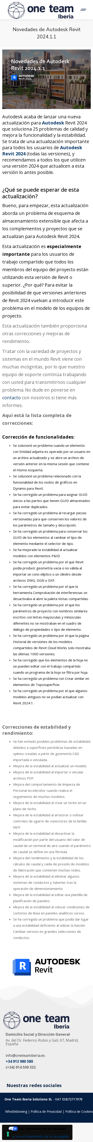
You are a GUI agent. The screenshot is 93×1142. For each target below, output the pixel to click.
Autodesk (53, 123)
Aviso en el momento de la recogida (37, 1136)
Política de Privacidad (46, 1111)
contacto (12, 398)
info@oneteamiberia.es (25, 1055)
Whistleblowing (16, 1111)
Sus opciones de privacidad (42, 1128)
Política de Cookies (79, 1111)
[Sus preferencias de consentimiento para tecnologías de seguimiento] (8, 1134)
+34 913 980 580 (19, 1061)
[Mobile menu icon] (81, 9)
